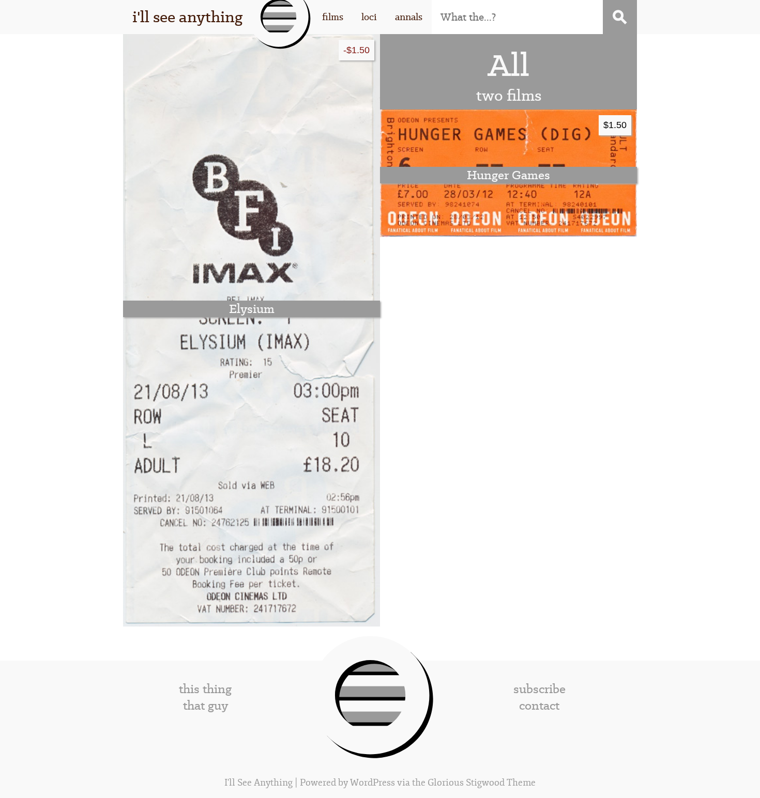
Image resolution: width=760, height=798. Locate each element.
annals (408, 16)
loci (369, 16)
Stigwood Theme (501, 783)
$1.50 (615, 124)
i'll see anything (187, 16)
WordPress (372, 783)
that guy (205, 705)
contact (539, 705)
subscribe (539, 689)
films (332, 16)
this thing (205, 689)
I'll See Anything (259, 783)
